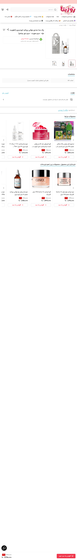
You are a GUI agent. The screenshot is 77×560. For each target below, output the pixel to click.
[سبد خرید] (3, 9)
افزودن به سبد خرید (65, 556)
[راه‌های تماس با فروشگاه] (4, 548)
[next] (3, 140)
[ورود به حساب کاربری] (7, 9)
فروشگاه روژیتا (72, 25)
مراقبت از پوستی (62, 25)
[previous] (73, 140)
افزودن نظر (5, 93)
